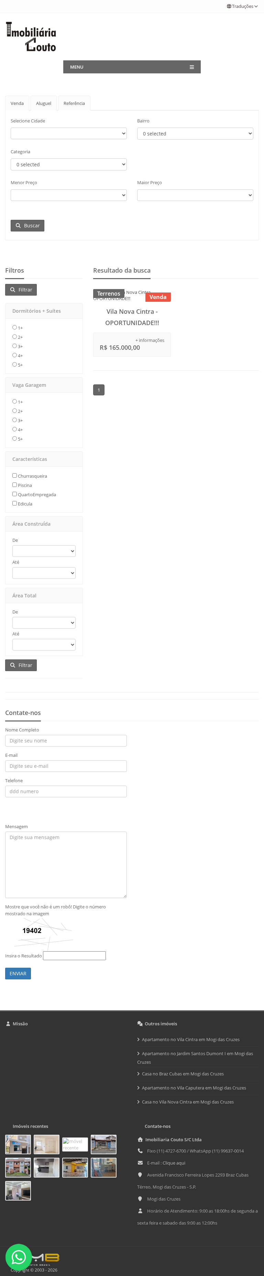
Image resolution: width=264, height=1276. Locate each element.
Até (15, 562)
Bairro (143, 121)
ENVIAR (18, 973)
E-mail (11, 755)
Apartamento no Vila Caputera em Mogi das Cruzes (194, 1088)
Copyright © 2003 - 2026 (33, 1270)
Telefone (14, 780)
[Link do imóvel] (19, 1146)
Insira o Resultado (23, 956)
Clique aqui (174, 1163)
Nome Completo (22, 730)
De (15, 540)
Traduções (242, 6)
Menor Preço (24, 182)
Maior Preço (149, 182)
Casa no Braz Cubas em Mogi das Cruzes (183, 1074)
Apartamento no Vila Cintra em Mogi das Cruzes (191, 1039)
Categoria (20, 151)
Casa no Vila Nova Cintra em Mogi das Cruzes (188, 1102)
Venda (17, 103)
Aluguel (43, 103)
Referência (74, 103)
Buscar (30, 225)
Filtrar (24, 289)
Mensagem (16, 826)
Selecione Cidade (28, 121)
